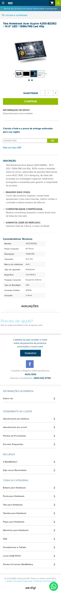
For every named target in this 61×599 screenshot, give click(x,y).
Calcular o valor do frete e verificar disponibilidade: (25, 140)
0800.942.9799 (42, 378)
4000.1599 (30, 374)
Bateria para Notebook (14, 487)
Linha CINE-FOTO (12, 556)
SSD (5, 538)
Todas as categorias (15, 480)
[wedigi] (30, 588)
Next (45, 73)
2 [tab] (32, 80)
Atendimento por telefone (16, 418)
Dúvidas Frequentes (13, 444)
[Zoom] (18, 73)
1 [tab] (29, 80)
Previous (13, 73)
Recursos (9, 454)
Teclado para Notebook (14, 513)
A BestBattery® (10, 461)
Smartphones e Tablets (14, 547)
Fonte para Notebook (13, 496)
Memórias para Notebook (16, 530)
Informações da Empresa (18, 391)
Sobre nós (8, 398)
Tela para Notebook (13, 504)
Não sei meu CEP (12, 147)
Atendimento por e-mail (15, 427)
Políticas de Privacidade (45, 581)
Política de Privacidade (14, 435)
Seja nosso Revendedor (15, 470)
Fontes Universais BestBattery (18, 564)
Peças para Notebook (13, 521)
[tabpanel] (19, 72)
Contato (9, 581)
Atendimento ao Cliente (17, 411)
